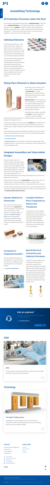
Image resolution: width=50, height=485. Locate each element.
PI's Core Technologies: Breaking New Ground (31, 482)
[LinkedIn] (45, 469)
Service (24, 450)
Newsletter (25, 452)
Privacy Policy (31, 479)
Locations (24, 447)
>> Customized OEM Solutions (11, 268)
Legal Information (14, 479)
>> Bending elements (9, 141)
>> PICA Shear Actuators (10, 138)
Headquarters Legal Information (23, 479)
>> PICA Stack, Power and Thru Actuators (14, 136)
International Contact (7, 479)
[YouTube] (45, 466)
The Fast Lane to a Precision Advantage (16, 482)
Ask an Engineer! (26, 448)
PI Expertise (40, 482)
